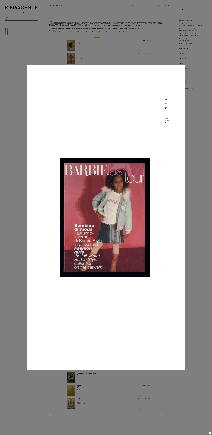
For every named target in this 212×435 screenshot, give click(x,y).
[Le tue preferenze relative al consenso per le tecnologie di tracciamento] (210, 433)
